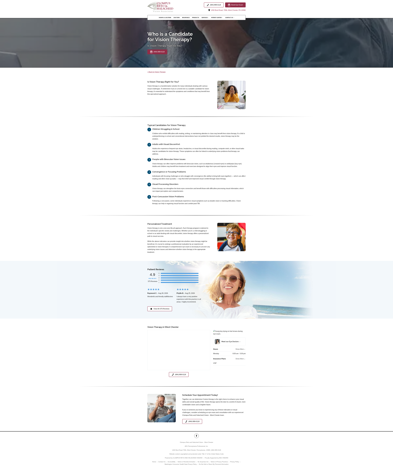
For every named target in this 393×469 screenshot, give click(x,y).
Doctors (177, 17)
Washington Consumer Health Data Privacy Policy (181, 464)
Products (195, 17)
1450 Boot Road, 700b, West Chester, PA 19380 (228, 10)
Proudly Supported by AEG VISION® (216, 458)
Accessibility (171, 462)
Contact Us (229, 17)
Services (205, 17)
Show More (239, 349)
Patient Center (216, 17)
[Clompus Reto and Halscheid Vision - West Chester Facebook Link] (196, 436)
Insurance (186, 17)
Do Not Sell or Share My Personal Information (214, 464)
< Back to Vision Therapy (156, 72)
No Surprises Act (203, 462)
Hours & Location (165, 17)
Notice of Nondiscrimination (186, 462)
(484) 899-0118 (216, 450)
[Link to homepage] (164, 7)
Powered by (183, 458)
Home (154, 462)
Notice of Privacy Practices (219, 462)
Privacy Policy (234, 462)
